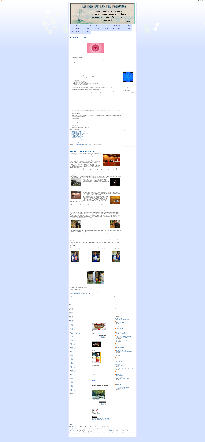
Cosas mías (118, 364)
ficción (79, 430)
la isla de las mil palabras (76, 432)
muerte (118, 426)
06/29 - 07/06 (73, 359)
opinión (134, 430)
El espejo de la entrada (119, 328)
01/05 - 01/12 (73, 393)
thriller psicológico (85, 428)
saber (100, 432)
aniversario (129, 430)
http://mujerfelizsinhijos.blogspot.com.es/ (76, 136)
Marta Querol (70, 433)
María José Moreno (101, 428)
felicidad (77, 293)
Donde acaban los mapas (116, 432)
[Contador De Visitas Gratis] (102, 335)
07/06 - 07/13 (73, 358)
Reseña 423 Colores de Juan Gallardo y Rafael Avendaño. (124, 385)
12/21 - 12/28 (73, 325)
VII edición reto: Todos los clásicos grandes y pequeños (124, 351)
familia (109, 426)
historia (109, 427)
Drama (103, 430)
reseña (71, 426)
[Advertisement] (129, 51)
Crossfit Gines (102, 337)
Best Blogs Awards (111, 60)
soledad (89, 429)
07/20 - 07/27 (73, 355)
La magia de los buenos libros (121, 343)
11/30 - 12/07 (73, 329)
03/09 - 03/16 (73, 381)
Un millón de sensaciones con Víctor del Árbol (85, 151)
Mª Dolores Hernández (76, 433)
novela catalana (124, 433)
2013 (71, 395)
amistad (104, 426)
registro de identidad (102, 404)
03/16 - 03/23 (73, 379)
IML (79, 293)
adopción (71, 432)
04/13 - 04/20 (73, 374)
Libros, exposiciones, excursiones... (122, 350)
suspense (129, 426)
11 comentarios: (90, 291)
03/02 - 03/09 (73, 382)
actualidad (133, 428)
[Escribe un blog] (96, 144)
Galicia (117, 429)
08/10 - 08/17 (73, 351)
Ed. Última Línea (112, 429)
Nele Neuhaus (115, 431)
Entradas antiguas (117, 296)
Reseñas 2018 (75, 29)
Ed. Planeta (72, 427)
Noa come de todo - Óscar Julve (120, 388)
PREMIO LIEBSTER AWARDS (78, 37)
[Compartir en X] (97, 144)
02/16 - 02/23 (73, 385)
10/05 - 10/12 (73, 340)
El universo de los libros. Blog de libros (122, 387)
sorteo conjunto (107, 432)
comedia (106, 433)
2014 (71, 323)
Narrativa (77, 427)
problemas (97, 432)
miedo (80, 428)
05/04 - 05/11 (73, 370)
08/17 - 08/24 (73, 350)
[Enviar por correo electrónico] (95, 144)
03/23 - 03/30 (73, 378)
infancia (129, 428)
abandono (125, 430)
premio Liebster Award (92, 432)
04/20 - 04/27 (73, 373)
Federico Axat (105, 431)
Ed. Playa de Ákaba (113, 430)
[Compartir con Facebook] (99, 144)
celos (86, 430)
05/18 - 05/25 (73, 367)
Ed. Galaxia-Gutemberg (132, 432)
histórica (113, 427)
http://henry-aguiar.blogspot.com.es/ (75, 132)
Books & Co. (118, 335)
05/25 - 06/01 (73, 366)
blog (73, 428)
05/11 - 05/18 (73, 369)
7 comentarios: (90, 144)
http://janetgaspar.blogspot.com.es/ (75, 131)
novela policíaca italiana (130, 433)
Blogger (108, 422)
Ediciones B (114, 426)
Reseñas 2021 (106, 29)
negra (102, 427)
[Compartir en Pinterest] (100, 144)
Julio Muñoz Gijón (120, 430)
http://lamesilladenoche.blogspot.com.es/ (76, 138)
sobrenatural (86, 431)
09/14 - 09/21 (73, 344)
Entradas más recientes (74, 296)
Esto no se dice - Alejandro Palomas (121, 362)
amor (83, 426)
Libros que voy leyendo (120, 339)
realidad (92, 430)
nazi (88, 430)
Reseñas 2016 (117, 26)
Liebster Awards (95, 39)
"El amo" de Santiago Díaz (119, 348)
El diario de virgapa (86, 39)
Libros (81, 293)
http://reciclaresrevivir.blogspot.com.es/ (76, 137)
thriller (88, 426)
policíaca (77, 429)
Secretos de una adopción (83, 433)
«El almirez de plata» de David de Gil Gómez (122, 340)
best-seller (95, 433)
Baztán (93, 431)
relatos (92, 427)
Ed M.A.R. (121, 432)
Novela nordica (120, 431)
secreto (95, 430)
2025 (71, 308)
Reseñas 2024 (75, 32)
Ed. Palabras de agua (100, 431)
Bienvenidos (75, 26)
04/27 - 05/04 (73, 371)
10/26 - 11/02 (73, 339)
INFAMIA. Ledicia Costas (119, 375)
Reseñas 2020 (96, 29)
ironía (91, 428)
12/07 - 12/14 (73, 328)
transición (99, 430)
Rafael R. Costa (128, 431)
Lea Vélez (82, 430)
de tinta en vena (118, 374)
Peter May (124, 431)
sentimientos (77, 431)
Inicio (96, 296)
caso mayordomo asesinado (100, 433)
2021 (71, 313)
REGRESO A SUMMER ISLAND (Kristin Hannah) (123, 319)
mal (74, 429)
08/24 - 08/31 (73, 348)
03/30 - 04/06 (73, 377)
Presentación (82, 429)
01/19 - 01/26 (73, 390)
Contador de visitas (102, 336)
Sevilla (110, 428)
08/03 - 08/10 (73, 352)
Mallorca (112, 431)
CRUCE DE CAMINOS (119, 367)
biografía (93, 429)
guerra (106, 427)
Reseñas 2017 (127, 26)
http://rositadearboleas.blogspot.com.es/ (76, 142)
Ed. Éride (107, 429)
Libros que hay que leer (120, 347)
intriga (122, 426)
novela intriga (82, 432)
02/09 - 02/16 (73, 386)
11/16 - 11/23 (73, 332)
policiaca (92, 426)
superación (103, 429)
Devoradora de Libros (119, 377)
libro (72, 429)
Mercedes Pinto (121, 428)
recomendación (71, 431)
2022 (71, 312)
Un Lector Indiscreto (119, 321)
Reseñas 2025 (86, 32)
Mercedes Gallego (122, 429)
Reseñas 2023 (127, 29)
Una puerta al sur (133, 431)
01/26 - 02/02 (73, 389)
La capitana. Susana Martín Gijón (120, 354)
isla (69, 429)
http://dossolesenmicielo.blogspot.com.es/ (76, 134)
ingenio (112, 433)
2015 (71, 321)
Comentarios (118, 308)
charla (75, 293)
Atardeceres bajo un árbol (120, 371)
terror (77, 428)
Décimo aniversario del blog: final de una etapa (123, 378)
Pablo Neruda (75, 430)
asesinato (78, 426)
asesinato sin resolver (90, 433)
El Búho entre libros (119, 318)
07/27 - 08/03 (73, 354)
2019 (71, 316)
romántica (94, 428)
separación (103, 432)
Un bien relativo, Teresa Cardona (120, 365)
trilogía (90, 431)
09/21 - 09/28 (73, 343)
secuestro (134, 426)
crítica (96, 429)
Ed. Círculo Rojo (86, 427)
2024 (71, 309)
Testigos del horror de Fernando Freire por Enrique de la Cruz (125, 368)
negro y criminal (119, 433)
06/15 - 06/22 (73, 362)
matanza (115, 433)
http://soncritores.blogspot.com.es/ (75, 135)
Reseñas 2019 (86, 29)
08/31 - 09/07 (73, 347)
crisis (86, 429)
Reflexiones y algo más (94, 26)
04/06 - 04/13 (73, 375)
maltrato (114, 428)
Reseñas (83, 26)
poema (107, 428)
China (95, 431)
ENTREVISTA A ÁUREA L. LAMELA (121, 333)
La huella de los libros (119, 357)
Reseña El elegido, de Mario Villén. (121, 322)
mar (117, 428)
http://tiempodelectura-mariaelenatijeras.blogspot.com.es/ (79, 133)
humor (118, 427)
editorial (109, 433)
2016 (71, 320)
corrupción (128, 427)
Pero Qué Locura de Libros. (120, 332)
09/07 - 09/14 (73, 346)
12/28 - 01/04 (73, 324)
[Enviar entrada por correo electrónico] (94, 144)
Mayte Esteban (122, 427)
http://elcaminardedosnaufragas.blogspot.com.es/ (78, 139)
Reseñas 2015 (107, 26)
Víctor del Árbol (88, 293)
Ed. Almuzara (107, 430)
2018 (71, 317)
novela (81, 427)
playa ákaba (86, 432)
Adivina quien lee (119, 361)
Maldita (109, 431)
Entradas (117, 307)
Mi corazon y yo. (118, 384)
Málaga (84, 293)
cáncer (99, 429)
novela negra (98, 426)
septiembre (81, 431)
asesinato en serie (97, 427)
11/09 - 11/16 (73, 336)
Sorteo (126, 428)
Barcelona (132, 427)
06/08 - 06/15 (73, 363)
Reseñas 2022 (116, 29)
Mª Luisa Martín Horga (129, 429)
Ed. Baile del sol (126, 432)
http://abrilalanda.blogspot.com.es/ (75, 140)
